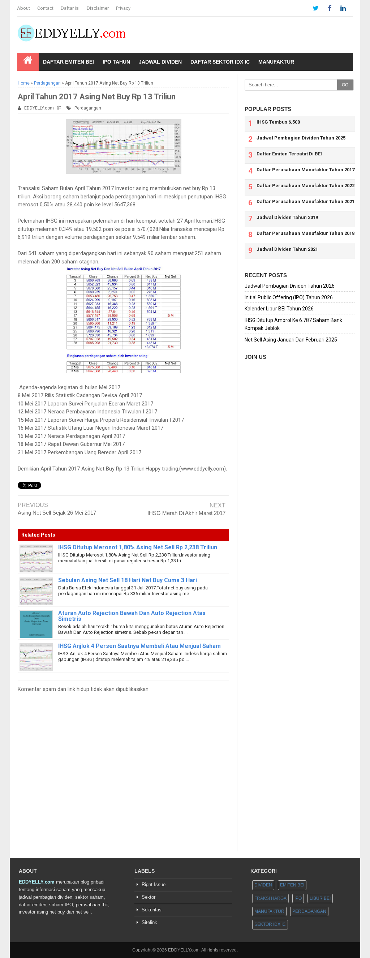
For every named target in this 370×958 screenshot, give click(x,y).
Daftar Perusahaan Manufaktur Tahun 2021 (305, 201)
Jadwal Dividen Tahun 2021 (287, 249)
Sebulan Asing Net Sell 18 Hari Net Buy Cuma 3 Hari (127, 580)
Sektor (148, 897)
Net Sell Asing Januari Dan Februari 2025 (291, 340)
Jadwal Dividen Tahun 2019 (287, 217)
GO (345, 84)
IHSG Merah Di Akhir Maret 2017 (186, 513)
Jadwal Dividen (160, 62)
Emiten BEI (292, 885)
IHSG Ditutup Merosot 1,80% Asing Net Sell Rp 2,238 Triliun (137, 547)
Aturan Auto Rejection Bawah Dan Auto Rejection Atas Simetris (132, 616)
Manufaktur (276, 62)
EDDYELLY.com (39, 108)
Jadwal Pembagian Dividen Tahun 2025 (301, 138)
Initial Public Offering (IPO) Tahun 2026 (289, 297)
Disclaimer (98, 8)
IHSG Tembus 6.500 (278, 122)
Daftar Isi (70, 8)
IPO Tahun (116, 62)
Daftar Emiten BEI (68, 62)
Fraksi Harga (270, 898)
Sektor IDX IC (270, 924)
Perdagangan (47, 83)
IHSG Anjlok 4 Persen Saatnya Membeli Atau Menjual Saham (139, 646)
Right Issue (153, 884)
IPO (298, 898)
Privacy (123, 8)
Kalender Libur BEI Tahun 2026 (279, 309)
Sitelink (149, 922)
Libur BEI (320, 898)
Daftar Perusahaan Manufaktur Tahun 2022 (305, 185)
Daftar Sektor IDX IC (220, 62)
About (23, 8)
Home (24, 83)
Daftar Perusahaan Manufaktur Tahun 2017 (305, 169)
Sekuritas (152, 909)
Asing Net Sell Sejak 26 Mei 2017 (57, 513)
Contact (45, 8)
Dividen (263, 885)
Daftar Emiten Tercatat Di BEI (289, 153)
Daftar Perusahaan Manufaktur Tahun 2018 (305, 233)
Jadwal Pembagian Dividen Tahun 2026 (290, 286)
